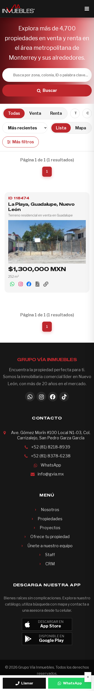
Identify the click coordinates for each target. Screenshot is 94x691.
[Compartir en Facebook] (29, 284)
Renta (56, 113)
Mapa (80, 127)
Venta (35, 113)
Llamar (27, 683)
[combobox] (75, 113)
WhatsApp (51, 465)
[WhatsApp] (30, 396)
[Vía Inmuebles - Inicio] (18, 8)
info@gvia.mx (51, 474)
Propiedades (50, 518)
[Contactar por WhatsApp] (12, 284)
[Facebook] (52, 396)
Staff (50, 554)
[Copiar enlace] (46, 284)
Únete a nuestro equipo (50, 545)
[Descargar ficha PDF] (37, 284)
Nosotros (50, 509)
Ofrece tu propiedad (50, 536)
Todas (14, 113)
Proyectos (50, 527)
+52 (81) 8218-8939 (50, 447)
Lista (61, 127)
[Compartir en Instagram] (20, 284)
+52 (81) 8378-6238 (50, 456)
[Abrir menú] (87, 9)
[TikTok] (64, 396)
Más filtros (23, 141)
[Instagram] (41, 396)
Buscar (50, 90)
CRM (50, 563)
